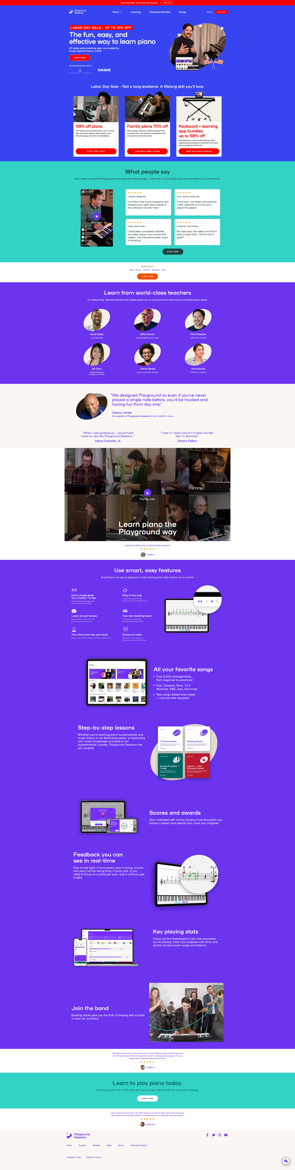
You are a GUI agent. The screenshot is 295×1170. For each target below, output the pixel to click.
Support (82, 1145)
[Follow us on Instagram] (220, 1135)
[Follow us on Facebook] (207, 1135)
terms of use (74, 1157)
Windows (156, 269)
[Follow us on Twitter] (213, 1135)
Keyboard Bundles (159, 11)
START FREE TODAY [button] (96, 151)
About (121, 1145)
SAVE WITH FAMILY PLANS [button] (147, 151)
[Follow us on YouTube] (226, 1135)
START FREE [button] (167, 3)
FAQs (69, 1145)
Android (146, 269)
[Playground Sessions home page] (77, 12)
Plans (115, 11)
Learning (136, 11)
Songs (182, 11)
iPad (131, 269)
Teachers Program (138, 1145)
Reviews (96, 1145)
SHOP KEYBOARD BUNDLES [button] (199, 151)
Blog (109, 1145)
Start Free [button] (173, 251)
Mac (164, 269)
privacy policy (94, 1157)
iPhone (138, 269)
